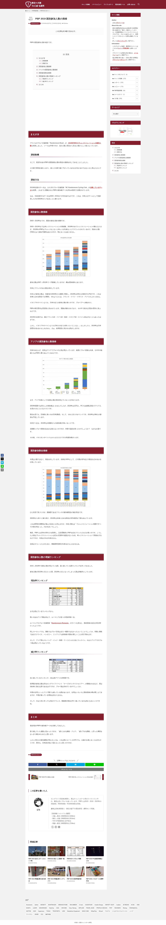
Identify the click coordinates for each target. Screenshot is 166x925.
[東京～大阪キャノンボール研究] (34, 4)
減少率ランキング (47, 81)
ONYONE (64, 908)
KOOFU (28, 908)
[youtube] (59, 827)
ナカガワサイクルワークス (119, 911)
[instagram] (56, 827)
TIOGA (48, 911)
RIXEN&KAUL (133, 908)
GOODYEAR (88, 905)
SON (34, 911)
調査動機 (45, 61)
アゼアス (107, 911)
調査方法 (45, 63)
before (36, 905)
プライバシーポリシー (119, 59)
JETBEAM (126, 905)
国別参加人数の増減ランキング (50, 76)
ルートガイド (119, 94)
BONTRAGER (52, 905)
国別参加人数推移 (45, 66)
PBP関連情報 (119, 90)
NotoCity (51, 908)
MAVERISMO (43, 908)
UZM (63, 911)
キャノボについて (120, 74)
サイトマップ (122, 41)
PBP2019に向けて (35, 23)
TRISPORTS (56, 911)
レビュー (118, 86)
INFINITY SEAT (109, 905)
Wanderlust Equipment (73, 911)
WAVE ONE (85, 911)
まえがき (42, 58)
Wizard (101, 911)
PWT (110, 908)
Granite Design (99, 905)
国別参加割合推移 (45, 73)
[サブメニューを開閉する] (137, 78)
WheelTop (94, 911)
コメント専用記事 (123, 48)
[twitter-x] (52, 827)
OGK (57, 908)
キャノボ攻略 (120, 78)
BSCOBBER (73, 905)
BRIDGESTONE (63, 905)
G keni (81, 905)
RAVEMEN (118, 908)
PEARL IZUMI (90, 908)
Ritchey (125, 908)
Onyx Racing (72, 908)
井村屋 (36, 914)
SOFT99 (28, 911)
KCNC (133, 905)
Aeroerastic (29, 905)
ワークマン (29, 914)
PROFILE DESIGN (102, 908)
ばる (38, 810)
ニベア (131, 911)
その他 (118, 98)
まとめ (41, 84)
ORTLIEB (81, 908)
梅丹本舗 (48, 914)
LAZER (35, 908)
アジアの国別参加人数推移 (48, 70)
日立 (42, 914)
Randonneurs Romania (59, 623)
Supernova (41, 911)
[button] (37, 764)
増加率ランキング (47, 79)
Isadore (118, 905)
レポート (118, 82)
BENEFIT (43, 905)
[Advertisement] (66, 109)
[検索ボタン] (138, 4)
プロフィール (120, 23)
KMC (138, 905)
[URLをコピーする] (2, 469)
